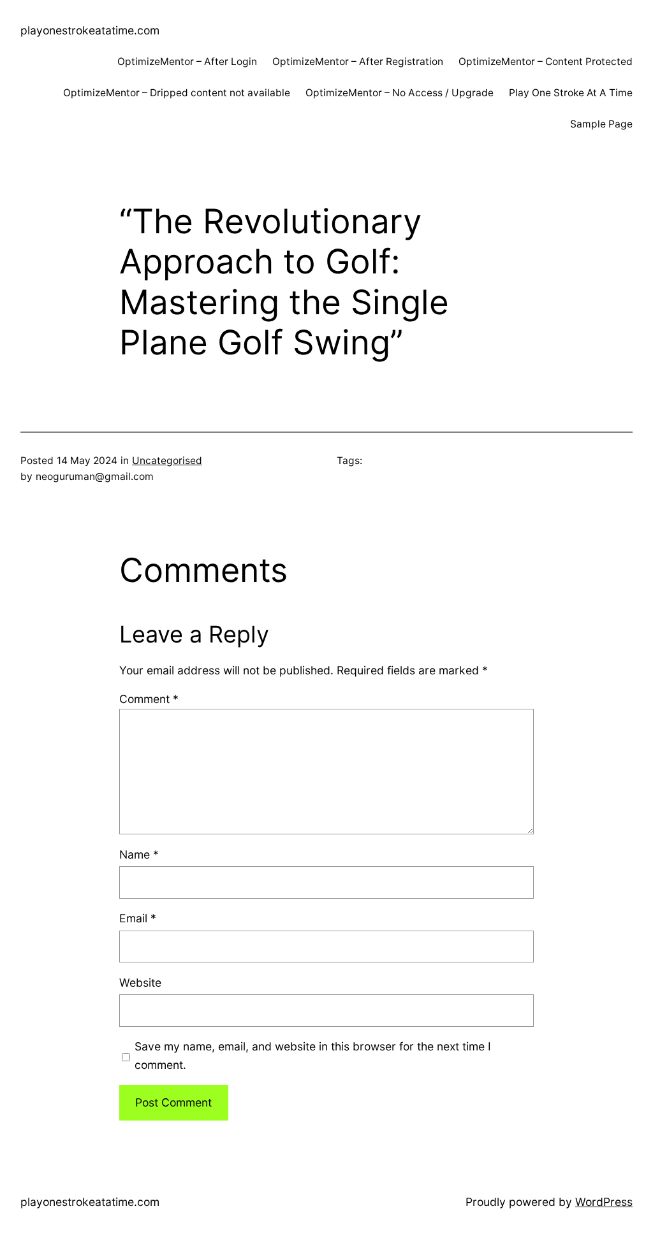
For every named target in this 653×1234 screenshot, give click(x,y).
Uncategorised (167, 460)
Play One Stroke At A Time (571, 93)
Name (139, 854)
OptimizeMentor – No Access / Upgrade (399, 93)
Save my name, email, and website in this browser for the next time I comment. (313, 1055)
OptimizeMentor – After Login (187, 61)
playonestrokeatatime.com (89, 30)
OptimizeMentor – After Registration (357, 61)
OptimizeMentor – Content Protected (546, 61)
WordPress (604, 1202)
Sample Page (601, 124)
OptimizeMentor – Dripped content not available (176, 93)
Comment (149, 699)
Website (140, 982)
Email (137, 918)
